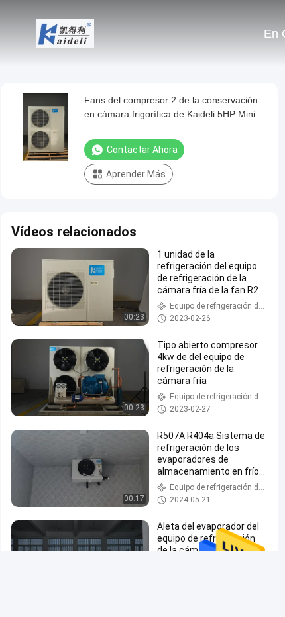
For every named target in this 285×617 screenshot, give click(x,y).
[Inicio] (65, 33)
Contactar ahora (142, 149)
